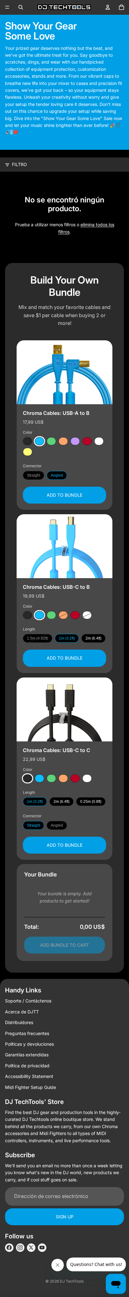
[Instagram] (20, 1247)
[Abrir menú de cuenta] (108, 7)
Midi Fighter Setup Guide (30, 1087)
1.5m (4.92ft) (37, 638)
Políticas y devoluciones (29, 1044)
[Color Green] (51, 441)
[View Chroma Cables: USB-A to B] (64, 372)
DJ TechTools (72, 1281)
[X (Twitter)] (31, 1247)
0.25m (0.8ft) (90, 801)
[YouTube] (42, 1247)
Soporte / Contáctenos (28, 1000)
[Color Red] (87, 441)
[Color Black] (27, 441)
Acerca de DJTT (22, 1011)
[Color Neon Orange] (63, 441)
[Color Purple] (75, 441)
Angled (57, 475)
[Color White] (99, 441)
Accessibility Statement (29, 1076)
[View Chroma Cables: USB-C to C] (64, 709)
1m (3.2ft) (67, 638)
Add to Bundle (64, 494)
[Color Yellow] (27, 452)
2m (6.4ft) (93, 638)
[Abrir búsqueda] (21, 7)
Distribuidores (19, 1022)
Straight (33, 475)
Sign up (65, 1216)
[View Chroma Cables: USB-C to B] (64, 546)
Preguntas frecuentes (27, 1033)
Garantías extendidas (27, 1054)
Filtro (19, 164)
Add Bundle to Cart (64, 945)
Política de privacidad (27, 1065)
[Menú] (7, 7)
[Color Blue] (39, 441)
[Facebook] (9, 1247)
